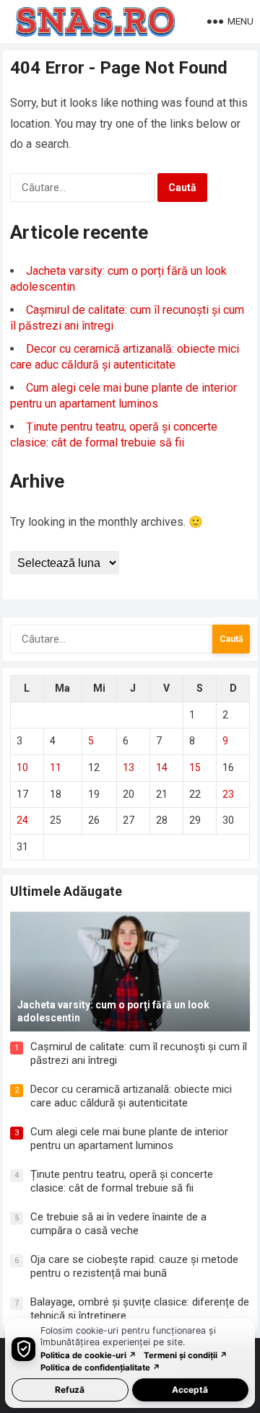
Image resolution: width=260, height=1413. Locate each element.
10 (22, 767)
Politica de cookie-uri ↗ (88, 1355)
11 (55, 767)
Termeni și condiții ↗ (186, 1355)
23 (228, 794)
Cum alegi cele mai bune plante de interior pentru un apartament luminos (129, 1139)
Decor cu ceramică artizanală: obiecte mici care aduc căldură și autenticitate (131, 1096)
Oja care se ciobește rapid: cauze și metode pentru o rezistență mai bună (134, 1266)
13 (128, 767)
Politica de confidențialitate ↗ (100, 1368)
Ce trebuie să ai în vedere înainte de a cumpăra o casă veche (118, 1224)
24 (22, 820)
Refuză (69, 1389)
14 (162, 767)
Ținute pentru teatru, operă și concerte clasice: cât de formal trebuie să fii (121, 1181)
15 (195, 767)
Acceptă (190, 1389)
